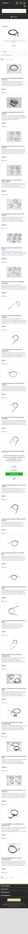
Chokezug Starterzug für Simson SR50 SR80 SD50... (13, 451)
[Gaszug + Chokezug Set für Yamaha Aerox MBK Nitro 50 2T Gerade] (14, 746)
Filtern (5, 51)
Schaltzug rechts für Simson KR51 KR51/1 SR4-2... (14, 621)
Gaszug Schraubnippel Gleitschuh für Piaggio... (13, 112)
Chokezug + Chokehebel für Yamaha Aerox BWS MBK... (12, 723)
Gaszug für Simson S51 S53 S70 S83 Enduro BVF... (12, 350)
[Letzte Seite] (7, 59)
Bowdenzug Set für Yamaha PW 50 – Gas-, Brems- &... (14, 790)
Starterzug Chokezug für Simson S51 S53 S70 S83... (13, 485)
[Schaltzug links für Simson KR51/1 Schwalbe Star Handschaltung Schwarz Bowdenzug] (14, 645)
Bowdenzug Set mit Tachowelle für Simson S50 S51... (12, 180)
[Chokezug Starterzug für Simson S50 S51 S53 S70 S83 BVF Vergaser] (14, 509)
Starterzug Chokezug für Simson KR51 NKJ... (13, 553)
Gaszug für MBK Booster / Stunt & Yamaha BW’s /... (12, 858)
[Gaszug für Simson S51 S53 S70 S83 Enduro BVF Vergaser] (14, 340)
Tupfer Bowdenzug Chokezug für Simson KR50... (14, 587)
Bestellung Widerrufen (14, 900)
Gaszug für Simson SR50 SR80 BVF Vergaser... (12, 316)
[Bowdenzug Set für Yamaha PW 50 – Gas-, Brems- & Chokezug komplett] (14, 780)
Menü (15, 17)
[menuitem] (16, 2)
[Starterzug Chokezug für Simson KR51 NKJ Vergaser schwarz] (14, 543)
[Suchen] (23, 11)
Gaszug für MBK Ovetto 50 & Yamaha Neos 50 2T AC (13, 824)
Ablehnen (13, 466)
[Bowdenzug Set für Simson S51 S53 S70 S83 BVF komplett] (14, 136)
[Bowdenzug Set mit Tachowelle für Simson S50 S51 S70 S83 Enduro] (14, 170)
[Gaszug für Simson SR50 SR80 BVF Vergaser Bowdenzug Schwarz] (14, 306)
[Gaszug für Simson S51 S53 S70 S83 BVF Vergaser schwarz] (14, 373)
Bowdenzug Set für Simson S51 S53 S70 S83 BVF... (13, 146)
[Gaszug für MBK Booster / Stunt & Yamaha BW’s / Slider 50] (14, 848)
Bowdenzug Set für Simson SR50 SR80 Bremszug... (13, 282)
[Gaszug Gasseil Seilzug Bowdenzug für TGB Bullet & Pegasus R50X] (14, 34)
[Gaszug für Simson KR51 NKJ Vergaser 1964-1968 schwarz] (14, 407)
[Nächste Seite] (4, 59)
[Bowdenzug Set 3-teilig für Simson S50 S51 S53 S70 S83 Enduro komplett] (14, 204)
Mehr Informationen (14, 462)
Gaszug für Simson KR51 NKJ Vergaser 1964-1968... (13, 418)
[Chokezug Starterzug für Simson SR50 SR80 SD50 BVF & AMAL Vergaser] (14, 441)
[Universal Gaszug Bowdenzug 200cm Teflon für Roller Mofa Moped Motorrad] (14, 68)
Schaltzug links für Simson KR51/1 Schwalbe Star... (12, 655)
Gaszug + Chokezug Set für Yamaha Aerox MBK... (14, 689)
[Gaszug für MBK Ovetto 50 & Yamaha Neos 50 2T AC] (14, 814)
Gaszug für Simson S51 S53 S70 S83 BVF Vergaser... (13, 384)
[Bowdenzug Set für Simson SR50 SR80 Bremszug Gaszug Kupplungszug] (14, 272)
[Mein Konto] (24, 2)
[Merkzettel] (20, 2)
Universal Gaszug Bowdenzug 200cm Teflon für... (12, 79)
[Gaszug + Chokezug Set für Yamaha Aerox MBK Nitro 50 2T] (14, 678)
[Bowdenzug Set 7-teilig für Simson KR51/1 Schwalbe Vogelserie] (14, 238)
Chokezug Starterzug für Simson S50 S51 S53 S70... (13, 519)
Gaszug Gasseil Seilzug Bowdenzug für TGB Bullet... (14, 41)
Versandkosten (5, 904)
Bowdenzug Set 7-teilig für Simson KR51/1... (12, 248)
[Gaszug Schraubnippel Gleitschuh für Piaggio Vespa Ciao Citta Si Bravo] (14, 102)
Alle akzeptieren (14, 474)
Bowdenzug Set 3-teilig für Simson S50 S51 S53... (13, 214)
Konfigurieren (14, 470)
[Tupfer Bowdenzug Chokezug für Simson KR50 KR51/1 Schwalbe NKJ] (14, 577)
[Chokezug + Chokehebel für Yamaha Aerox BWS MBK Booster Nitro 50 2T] (14, 712)
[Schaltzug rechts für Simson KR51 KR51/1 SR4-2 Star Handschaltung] (14, 611)
